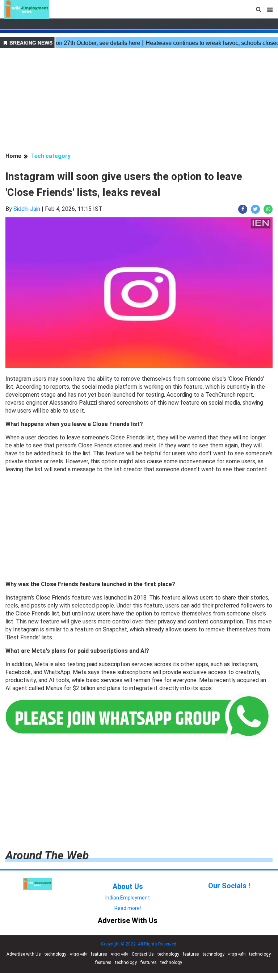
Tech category (51, 156)
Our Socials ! (229, 885)
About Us (128, 886)
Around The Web (47, 855)
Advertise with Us (24, 954)
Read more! (127, 908)
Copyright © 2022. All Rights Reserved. (139, 944)
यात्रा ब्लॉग (78, 954)
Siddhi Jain (26, 208)
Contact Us (143, 954)
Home (13, 156)
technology (55, 954)
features (99, 954)
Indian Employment (127, 898)
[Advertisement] (139, 101)
